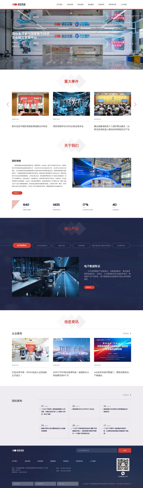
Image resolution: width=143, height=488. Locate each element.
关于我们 (60, 4)
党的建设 (91, 4)
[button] (8, 104)
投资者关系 (112, 4)
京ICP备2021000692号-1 (123, 483)
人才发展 (124, 4)
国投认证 (61, 483)
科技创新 (80, 4)
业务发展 (70, 4)
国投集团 (17, 483)
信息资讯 (101, 4)
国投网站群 (40, 483)
